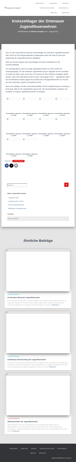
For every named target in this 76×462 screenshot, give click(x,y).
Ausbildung (53, 3)
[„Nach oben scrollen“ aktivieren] (72, 458)
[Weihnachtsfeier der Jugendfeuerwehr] (38, 394)
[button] (44, 3)
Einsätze (65, 3)
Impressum (65, 12)
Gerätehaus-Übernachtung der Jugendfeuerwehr (26, 360)
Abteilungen (40, 3)
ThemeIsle (68, 458)
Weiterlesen (55, 305)
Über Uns (54, 12)
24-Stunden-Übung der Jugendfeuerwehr (23, 297)
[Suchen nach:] (35, 186)
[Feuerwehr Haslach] (12, 8)
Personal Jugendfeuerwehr (16, 205)
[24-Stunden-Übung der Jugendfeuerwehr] (38, 270)
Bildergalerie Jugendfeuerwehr (17, 208)
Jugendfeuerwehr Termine (16, 201)
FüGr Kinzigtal (63, 8)
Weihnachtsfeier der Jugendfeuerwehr (22, 422)
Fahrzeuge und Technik (46, 8)
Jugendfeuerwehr (18, 161)
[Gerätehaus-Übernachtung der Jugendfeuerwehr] (38, 332)
